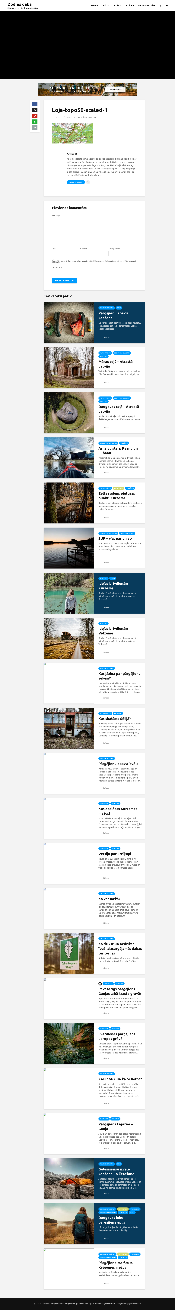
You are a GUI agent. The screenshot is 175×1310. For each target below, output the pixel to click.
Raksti (106, 5)
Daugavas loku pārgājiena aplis (111, 1220)
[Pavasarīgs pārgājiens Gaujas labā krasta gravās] (69, 998)
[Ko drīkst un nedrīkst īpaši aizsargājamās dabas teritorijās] (69, 953)
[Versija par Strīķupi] (69, 863)
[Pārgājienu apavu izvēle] (69, 773)
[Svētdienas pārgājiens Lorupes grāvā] (69, 1043)
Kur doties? (118, 488)
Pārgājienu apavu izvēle (118, 764)
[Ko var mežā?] (69, 908)
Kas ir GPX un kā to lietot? (120, 1079)
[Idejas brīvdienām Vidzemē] (69, 638)
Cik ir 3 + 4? (57, 267)
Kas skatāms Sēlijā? (114, 719)
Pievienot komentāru (88, 117)
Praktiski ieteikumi (106, 308)
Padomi (130, 5)
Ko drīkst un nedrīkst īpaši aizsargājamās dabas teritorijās (120, 948)
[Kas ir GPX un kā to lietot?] (69, 1088)
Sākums (94, 5)
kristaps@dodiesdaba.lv (132, 1304)
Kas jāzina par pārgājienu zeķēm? (119, 676)
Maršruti (117, 5)
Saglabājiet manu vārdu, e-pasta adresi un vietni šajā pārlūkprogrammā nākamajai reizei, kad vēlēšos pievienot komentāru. (94, 262)
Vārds (54, 249)
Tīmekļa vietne (114, 249)
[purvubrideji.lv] (87, 89)
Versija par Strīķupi (114, 854)
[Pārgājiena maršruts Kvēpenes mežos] (69, 1268)
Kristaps (59, 117)
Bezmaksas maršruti (121, 353)
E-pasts (83, 249)
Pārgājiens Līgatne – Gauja (115, 1126)
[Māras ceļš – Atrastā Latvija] (69, 367)
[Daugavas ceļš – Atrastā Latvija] (69, 412)
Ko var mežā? (109, 899)
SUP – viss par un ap (115, 538)
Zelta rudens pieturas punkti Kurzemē (116, 495)
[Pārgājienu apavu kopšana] (69, 322)
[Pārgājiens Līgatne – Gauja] (69, 1133)
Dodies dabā (20, 4)
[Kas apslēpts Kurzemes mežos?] (69, 818)
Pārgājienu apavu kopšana (113, 315)
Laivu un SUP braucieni (108, 443)
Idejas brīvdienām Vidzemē (113, 631)
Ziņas (119, 308)
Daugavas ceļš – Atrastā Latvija (118, 409)
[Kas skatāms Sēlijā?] (69, 728)
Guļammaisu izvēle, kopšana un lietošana (116, 1171)
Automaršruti (105, 353)
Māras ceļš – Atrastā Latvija (115, 364)
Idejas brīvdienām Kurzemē (113, 585)
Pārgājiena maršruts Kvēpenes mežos (115, 1265)
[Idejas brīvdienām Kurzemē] (69, 593)
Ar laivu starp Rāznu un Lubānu (118, 450)
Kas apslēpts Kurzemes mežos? (117, 811)
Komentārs (56, 216)
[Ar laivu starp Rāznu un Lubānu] (69, 457)
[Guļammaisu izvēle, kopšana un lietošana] (69, 1178)
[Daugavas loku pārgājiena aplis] (69, 1223)
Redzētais (103, 356)
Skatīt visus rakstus (76, 182)
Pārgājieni (104, 803)
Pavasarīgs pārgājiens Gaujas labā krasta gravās (120, 991)
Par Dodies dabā (146, 5)
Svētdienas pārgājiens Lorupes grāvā (116, 1036)
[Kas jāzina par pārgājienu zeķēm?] (69, 683)
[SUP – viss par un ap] (69, 548)
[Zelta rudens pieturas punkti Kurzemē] (69, 502)
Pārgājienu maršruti (108, 1212)
